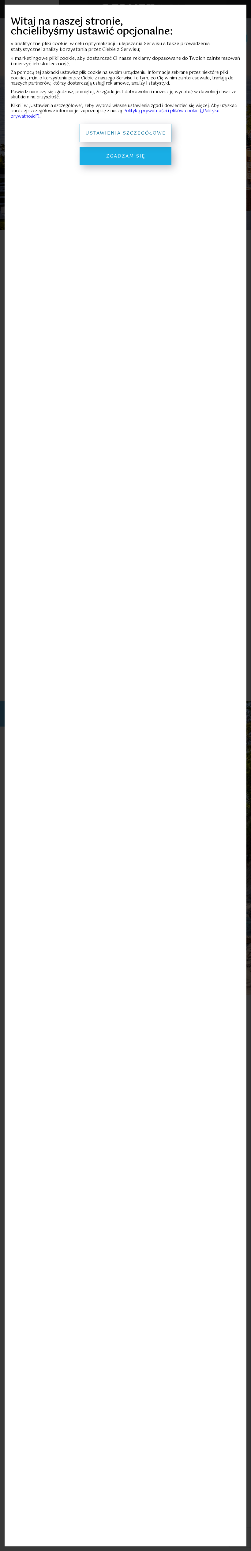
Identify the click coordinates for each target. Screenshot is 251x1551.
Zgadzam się (125, 156)
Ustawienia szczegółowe (125, 133)
